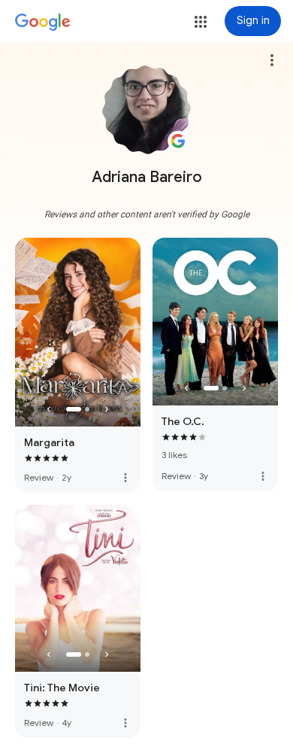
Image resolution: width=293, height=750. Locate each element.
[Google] (43, 23)
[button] (201, 22)
